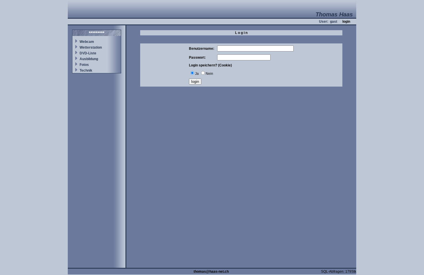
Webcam (87, 42)
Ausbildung (89, 59)
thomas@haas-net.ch (211, 272)
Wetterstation (91, 47)
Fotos (84, 65)
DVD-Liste (88, 53)
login (346, 22)
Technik (86, 70)
